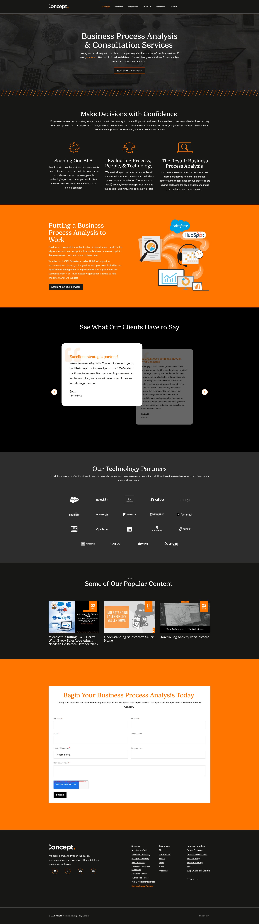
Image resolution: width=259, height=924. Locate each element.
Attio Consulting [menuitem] (138, 862)
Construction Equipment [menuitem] (197, 854)
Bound (129, 578)
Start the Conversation (129, 70)
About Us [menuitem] (147, 6)
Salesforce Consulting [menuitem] (141, 854)
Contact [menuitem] (173, 6)
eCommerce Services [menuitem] (140, 877)
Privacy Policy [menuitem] (204, 916)
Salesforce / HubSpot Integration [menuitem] (141, 868)
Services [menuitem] (106, 6)
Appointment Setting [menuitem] (140, 850)
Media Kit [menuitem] (163, 870)
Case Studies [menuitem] (164, 854)
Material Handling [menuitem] (195, 862)
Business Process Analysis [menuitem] (142, 886)
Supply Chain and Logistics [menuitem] (198, 870)
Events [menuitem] (161, 866)
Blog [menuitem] (161, 850)
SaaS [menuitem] (189, 866)
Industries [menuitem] (119, 6)
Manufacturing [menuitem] (193, 858)
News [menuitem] (161, 862)
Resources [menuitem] (160, 6)
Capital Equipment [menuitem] (195, 850)
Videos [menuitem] (162, 858)
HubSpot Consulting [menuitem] (140, 858)
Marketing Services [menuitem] (139, 873)
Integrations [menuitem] (133, 6)
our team (91, 57)
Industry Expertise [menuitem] (196, 846)
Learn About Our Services (65, 286)
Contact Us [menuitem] (192, 879)
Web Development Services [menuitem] (143, 882)
